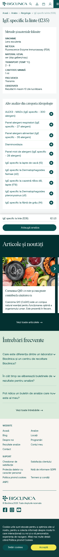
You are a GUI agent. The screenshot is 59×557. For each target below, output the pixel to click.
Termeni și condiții (40, 477)
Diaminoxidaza (13, 144)
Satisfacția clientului (41, 461)
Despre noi (8, 440)
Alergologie (26, 13)
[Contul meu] (50, 4)
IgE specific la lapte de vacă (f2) (24, 162)
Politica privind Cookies (21, 540)
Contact (7, 449)
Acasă (5, 13)
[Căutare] (30, 4)
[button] (50, 113)
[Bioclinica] (15, 4)
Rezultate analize (11, 444)
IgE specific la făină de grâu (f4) (23, 202)
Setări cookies (15, 547)
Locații (34, 435)
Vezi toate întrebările (27, 410)
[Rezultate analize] (37, 4)
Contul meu (37, 444)
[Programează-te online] (43, 4)
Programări (36, 440)
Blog (5, 435)
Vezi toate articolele (28, 322)
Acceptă (43, 547)
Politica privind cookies (14, 477)
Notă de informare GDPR (43, 469)
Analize (14, 13)
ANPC (6, 482)
